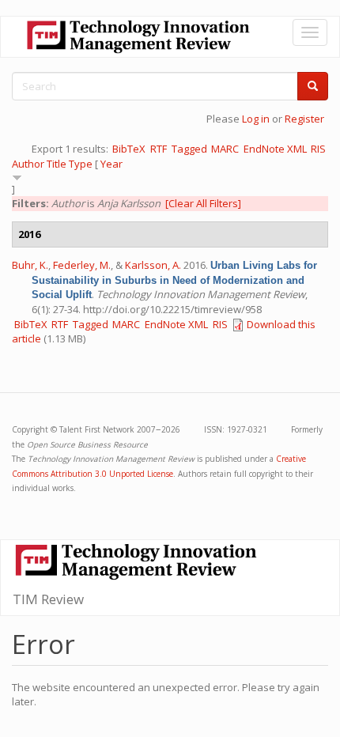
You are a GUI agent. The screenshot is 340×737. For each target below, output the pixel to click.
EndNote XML (275, 149)
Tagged (189, 149)
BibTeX (128, 149)
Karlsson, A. (153, 265)
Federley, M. (82, 265)
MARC (225, 149)
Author (28, 164)
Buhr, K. (30, 265)
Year (111, 164)
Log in (256, 118)
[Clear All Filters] (203, 203)
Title (56, 164)
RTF (158, 149)
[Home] (138, 36)
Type (81, 164)
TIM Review (48, 599)
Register (304, 118)
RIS (318, 149)
